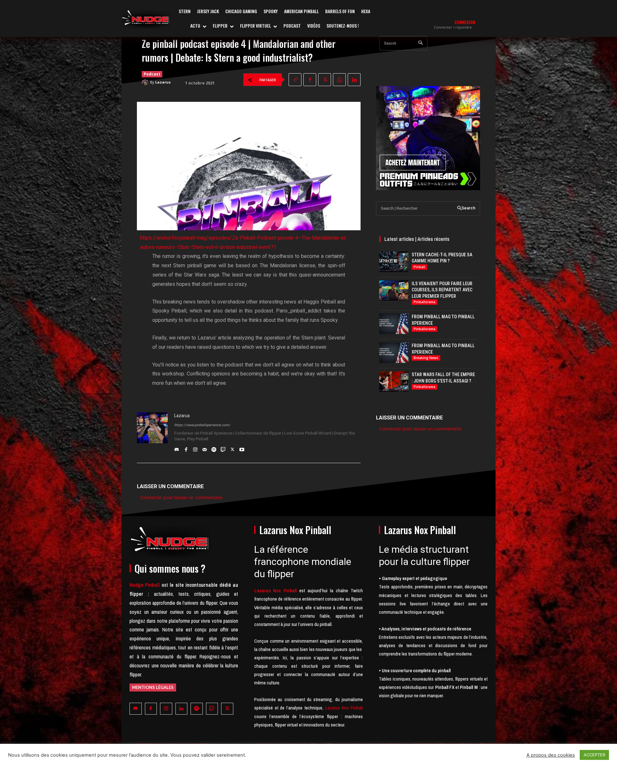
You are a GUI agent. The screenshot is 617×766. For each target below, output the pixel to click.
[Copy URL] (295, 79)
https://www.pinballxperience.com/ (202, 425)
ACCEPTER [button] (594, 754)
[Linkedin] (354, 79)
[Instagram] (195, 447)
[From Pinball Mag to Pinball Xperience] (393, 323)
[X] (324, 79)
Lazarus (163, 82)
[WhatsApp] (339, 79)
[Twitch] (223, 447)
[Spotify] (213, 447)
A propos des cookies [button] (550, 755)
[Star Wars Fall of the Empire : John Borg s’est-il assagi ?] (393, 381)
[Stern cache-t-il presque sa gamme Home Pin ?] (393, 261)
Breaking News (426, 358)
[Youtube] (241, 447)
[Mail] (204, 447)
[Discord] (176, 447)
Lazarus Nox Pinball (344, 707)
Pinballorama (424, 302)
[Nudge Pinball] (145, 19)
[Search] (420, 43)
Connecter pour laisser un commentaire (181, 497)
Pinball (419, 267)
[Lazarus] (146, 82)
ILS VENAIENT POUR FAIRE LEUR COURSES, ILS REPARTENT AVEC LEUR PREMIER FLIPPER (442, 290)
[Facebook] (309, 79)
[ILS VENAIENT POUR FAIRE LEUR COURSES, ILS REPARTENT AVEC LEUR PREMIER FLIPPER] (393, 290)
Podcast (152, 74)
